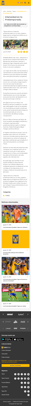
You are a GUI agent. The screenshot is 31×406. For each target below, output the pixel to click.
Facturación (5, 353)
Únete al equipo (6, 357)
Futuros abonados (6, 350)
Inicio (4, 11)
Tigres (14, 11)
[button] (19, 52)
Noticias (9, 11)
